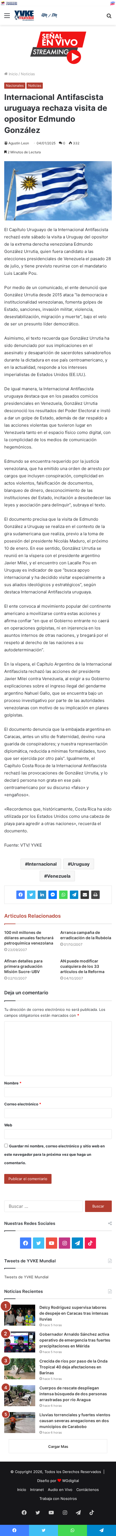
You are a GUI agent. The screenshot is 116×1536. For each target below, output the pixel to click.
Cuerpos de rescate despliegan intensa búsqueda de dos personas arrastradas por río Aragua (73, 1393)
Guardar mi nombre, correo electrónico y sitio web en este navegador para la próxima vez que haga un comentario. (54, 1154)
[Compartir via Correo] (85, 895)
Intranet (37, 1489)
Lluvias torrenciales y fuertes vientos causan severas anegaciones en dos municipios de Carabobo (74, 1420)
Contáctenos (87, 1489)
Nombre (12, 1083)
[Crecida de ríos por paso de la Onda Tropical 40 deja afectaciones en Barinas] (19, 1368)
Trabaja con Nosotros (58, 1498)
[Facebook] (20, 895)
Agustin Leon (18, 143)
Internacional (42, 864)
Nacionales (15, 85)
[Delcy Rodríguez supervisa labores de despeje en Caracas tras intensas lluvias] (19, 1315)
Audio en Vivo (60, 1489)
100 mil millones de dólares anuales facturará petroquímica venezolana (28, 937)
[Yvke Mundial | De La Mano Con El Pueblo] (36, 15)
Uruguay (80, 864)
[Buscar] (109, 17)
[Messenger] (52, 895)
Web (8, 1125)
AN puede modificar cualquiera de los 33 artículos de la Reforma (82, 966)
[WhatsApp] (63, 895)
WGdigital (70, 1480)
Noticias (28, 74)
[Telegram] (74, 895)
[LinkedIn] (42, 895)
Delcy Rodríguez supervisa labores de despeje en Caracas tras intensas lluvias (73, 1313)
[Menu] (7, 17)
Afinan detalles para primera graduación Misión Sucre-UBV (23, 966)
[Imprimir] (95, 895)
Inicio (13, 74)
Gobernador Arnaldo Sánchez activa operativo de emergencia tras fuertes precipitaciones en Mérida (74, 1340)
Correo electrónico (22, 1104)
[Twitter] (31, 895)
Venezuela (58, 876)
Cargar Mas (58, 1446)
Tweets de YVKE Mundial (26, 1277)
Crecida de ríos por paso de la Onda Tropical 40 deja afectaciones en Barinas (73, 1367)
